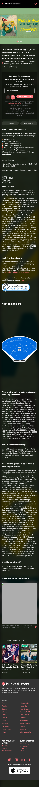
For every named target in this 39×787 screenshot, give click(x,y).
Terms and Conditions (14, 103)
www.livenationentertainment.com (18, 272)
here (22, 280)
